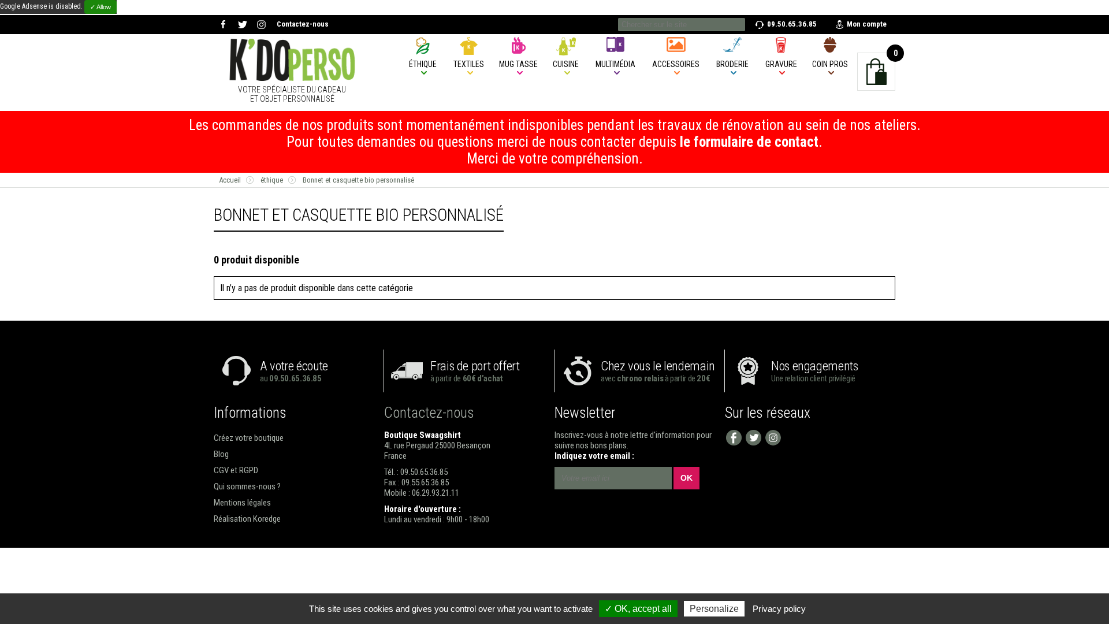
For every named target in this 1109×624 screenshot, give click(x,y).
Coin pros (830, 64)
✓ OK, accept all (638, 609)
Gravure (781, 64)
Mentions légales (242, 502)
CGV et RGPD (236, 470)
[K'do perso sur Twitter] (242, 24)
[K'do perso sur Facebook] (223, 24)
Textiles (468, 64)
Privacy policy (779, 609)
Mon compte (867, 24)
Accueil (230, 180)
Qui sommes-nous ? (247, 486)
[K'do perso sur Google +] (261, 24)
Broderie (732, 64)
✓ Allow (100, 6)
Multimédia (615, 64)
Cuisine (566, 64)
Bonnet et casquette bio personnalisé (358, 180)
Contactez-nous (303, 24)
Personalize (714, 609)
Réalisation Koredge (247, 519)
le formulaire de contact (749, 141)
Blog (221, 454)
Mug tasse (518, 64)
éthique (423, 64)
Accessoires (675, 64)
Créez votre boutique (249, 438)
